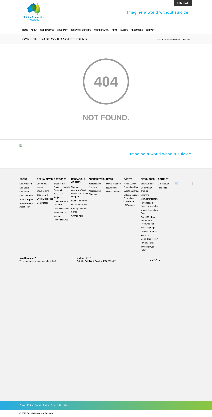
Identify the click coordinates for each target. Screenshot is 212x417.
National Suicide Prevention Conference (131, 198)
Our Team (24, 191)
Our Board (24, 187)
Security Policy (42, 405)
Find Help (183, 3)
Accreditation (101, 30)
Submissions (60, 212)
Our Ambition (25, 183)
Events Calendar (131, 191)
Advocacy (62, 30)
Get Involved (47, 30)
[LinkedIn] (181, 30)
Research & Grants (81, 30)
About (34, 30)
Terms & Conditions (60, 405)
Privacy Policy (147, 242)
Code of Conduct (149, 231)
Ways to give (43, 191)
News (115, 30)
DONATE (155, 260)
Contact (150, 30)
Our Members (26, 195)
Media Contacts (113, 191)
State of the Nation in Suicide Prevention (62, 186)
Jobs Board (42, 195)
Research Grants (79, 204)
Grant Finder (77, 216)
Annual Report (26, 199)
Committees (42, 203)
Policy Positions (61, 208)
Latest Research (79, 200)
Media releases (113, 183)
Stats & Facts (147, 183)
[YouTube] (187, 30)
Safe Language (148, 227)
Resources (137, 30)
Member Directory (149, 199)
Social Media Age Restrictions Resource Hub (149, 220)
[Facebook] (175, 30)
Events (124, 30)
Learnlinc (145, 195)
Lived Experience (45, 199)
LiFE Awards (129, 205)
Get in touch (163, 183)
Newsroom (111, 187)
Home (25, 30)
